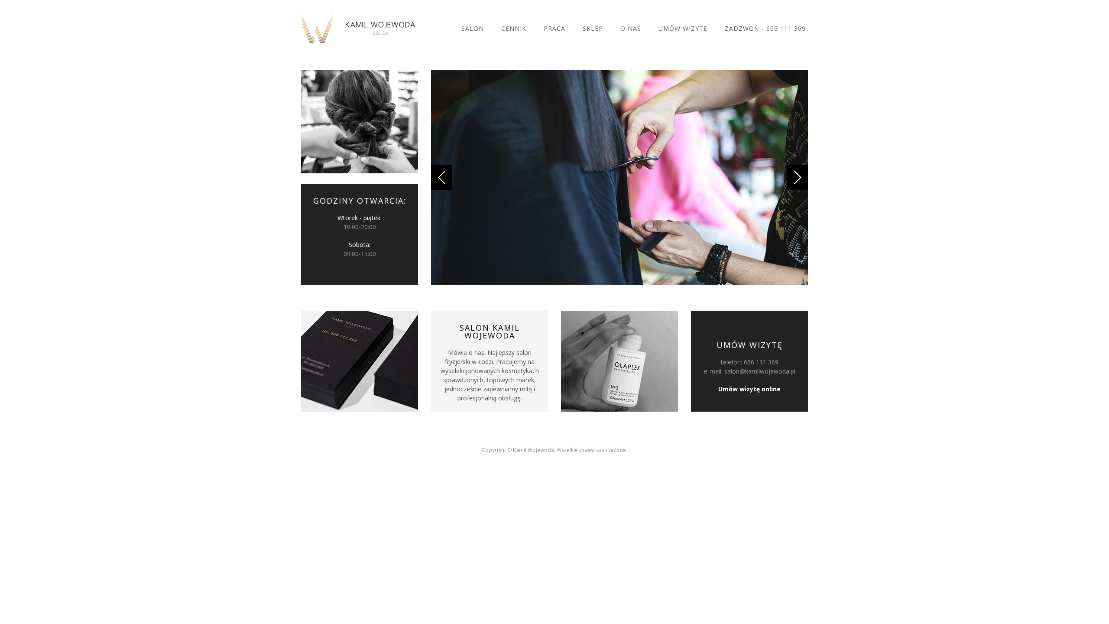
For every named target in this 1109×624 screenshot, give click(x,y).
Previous (441, 177)
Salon (472, 28)
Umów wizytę (682, 28)
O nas (630, 28)
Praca (554, 28)
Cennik (513, 28)
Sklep (593, 28)
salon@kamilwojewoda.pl (759, 371)
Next (797, 177)
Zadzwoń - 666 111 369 (765, 28)
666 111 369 (761, 362)
